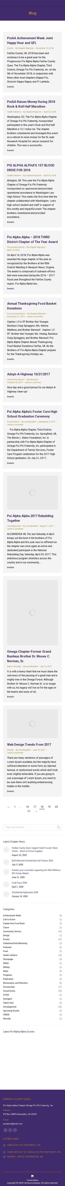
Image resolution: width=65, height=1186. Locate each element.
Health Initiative (14, 112)
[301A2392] (46, 1068)
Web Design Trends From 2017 (29, 744)
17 (34, 806)
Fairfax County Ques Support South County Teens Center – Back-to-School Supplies (35, 849)
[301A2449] (21, 1068)
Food (9, 313)
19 (49, 806)
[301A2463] (33, 1055)
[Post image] (6, 849)
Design (10, 750)
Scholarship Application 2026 (25, 892)
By (24, 48)
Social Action (19, 313)
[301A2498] (21, 1043)
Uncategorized (14, 526)
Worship (17, 666)
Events (10, 48)
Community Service (15, 247)
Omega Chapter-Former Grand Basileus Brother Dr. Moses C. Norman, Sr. (29, 656)
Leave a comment (35, 316)
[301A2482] (46, 1043)
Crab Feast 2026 (19, 883)
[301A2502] (9, 1043)
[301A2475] (21, 1055)
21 (29, 811)
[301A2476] (9, 1055)
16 (27, 806)
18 (42, 806)
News (9, 666)
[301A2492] (33, 1043)
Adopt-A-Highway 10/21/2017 (28, 374)
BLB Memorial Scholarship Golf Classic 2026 (32, 860)
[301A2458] (9, 1068)
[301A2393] (33, 1068)
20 (56, 806)
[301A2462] (46, 1055)
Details (10, 87)
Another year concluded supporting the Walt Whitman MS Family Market (36, 872)
